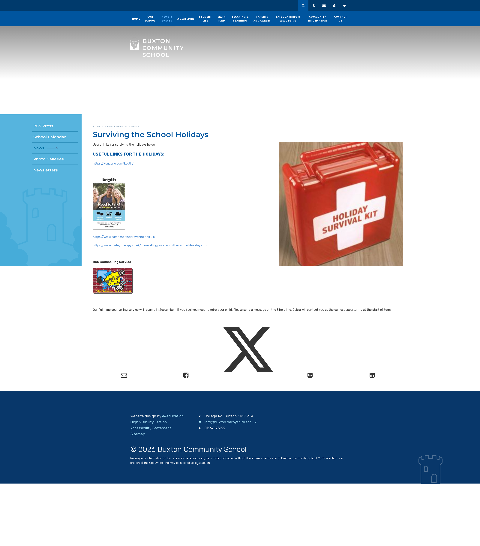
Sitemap (137, 434)
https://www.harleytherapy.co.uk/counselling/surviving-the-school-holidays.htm (150, 245)
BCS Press (43, 126)
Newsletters (45, 170)
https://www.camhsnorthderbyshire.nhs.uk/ (124, 237)
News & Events (116, 126)
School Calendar (49, 137)
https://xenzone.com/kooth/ (113, 163)
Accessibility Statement (150, 428)
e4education (173, 416)
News (135, 126)
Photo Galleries (48, 159)
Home (97, 126)
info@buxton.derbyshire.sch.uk (230, 422)
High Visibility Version (148, 422)
